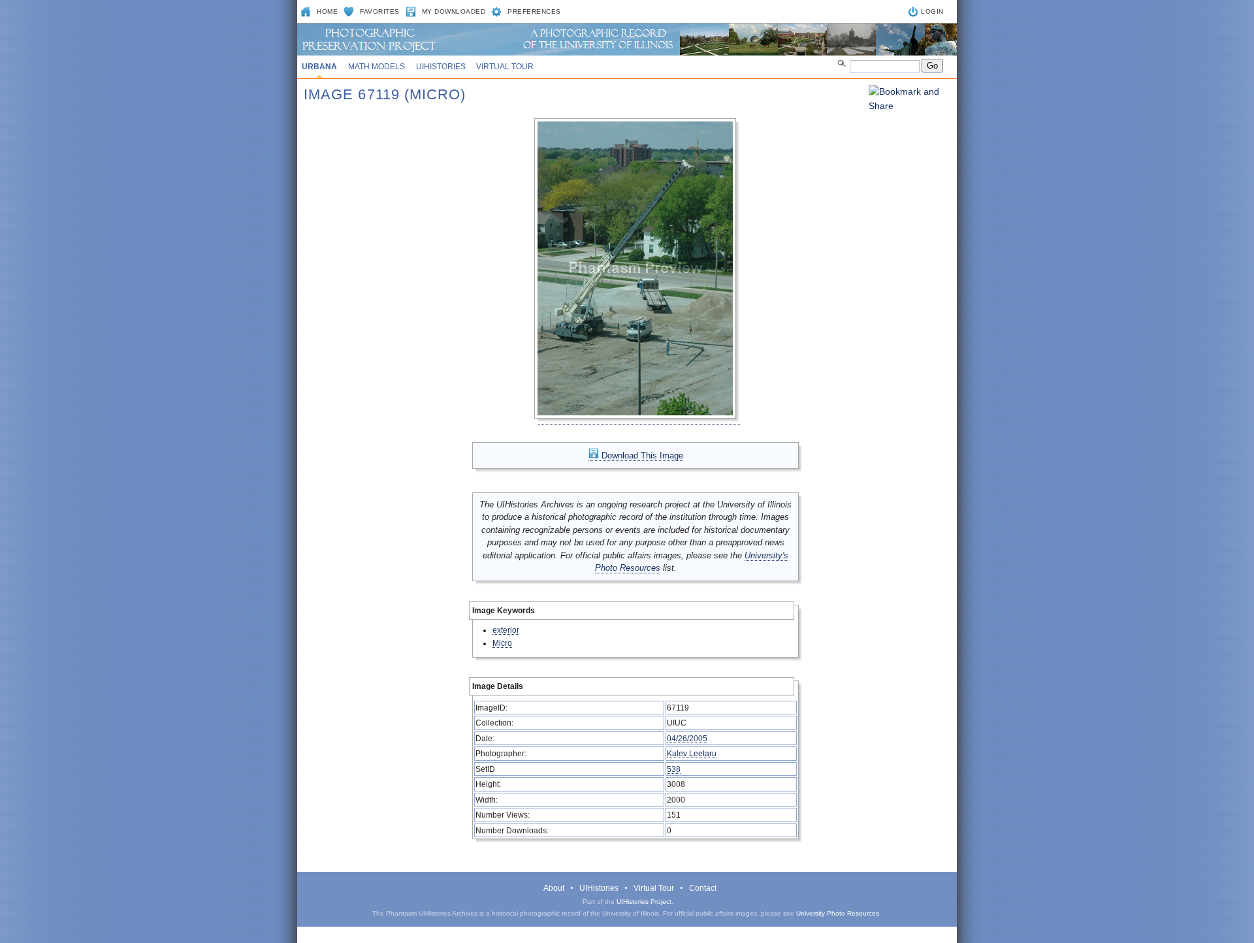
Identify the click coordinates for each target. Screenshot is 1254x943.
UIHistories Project (644, 901)
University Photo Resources (837, 913)
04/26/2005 (687, 738)
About (553, 888)
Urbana (319, 67)
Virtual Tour (505, 67)
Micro (502, 643)
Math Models (376, 67)
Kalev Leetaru (691, 753)
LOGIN (932, 11)
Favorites (380, 11)
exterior (505, 630)
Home (327, 11)
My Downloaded (454, 11)
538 (674, 769)
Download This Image (641, 455)
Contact (702, 888)
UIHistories (441, 67)
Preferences (534, 11)
